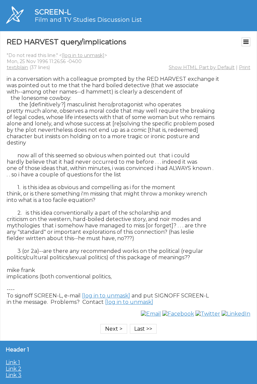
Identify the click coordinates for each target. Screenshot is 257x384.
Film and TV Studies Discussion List (88, 19)
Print (244, 67)
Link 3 (13, 375)
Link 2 (13, 369)
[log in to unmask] (83, 55)
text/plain (17, 67)
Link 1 (13, 362)
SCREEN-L (53, 12)
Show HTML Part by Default (202, 67)
